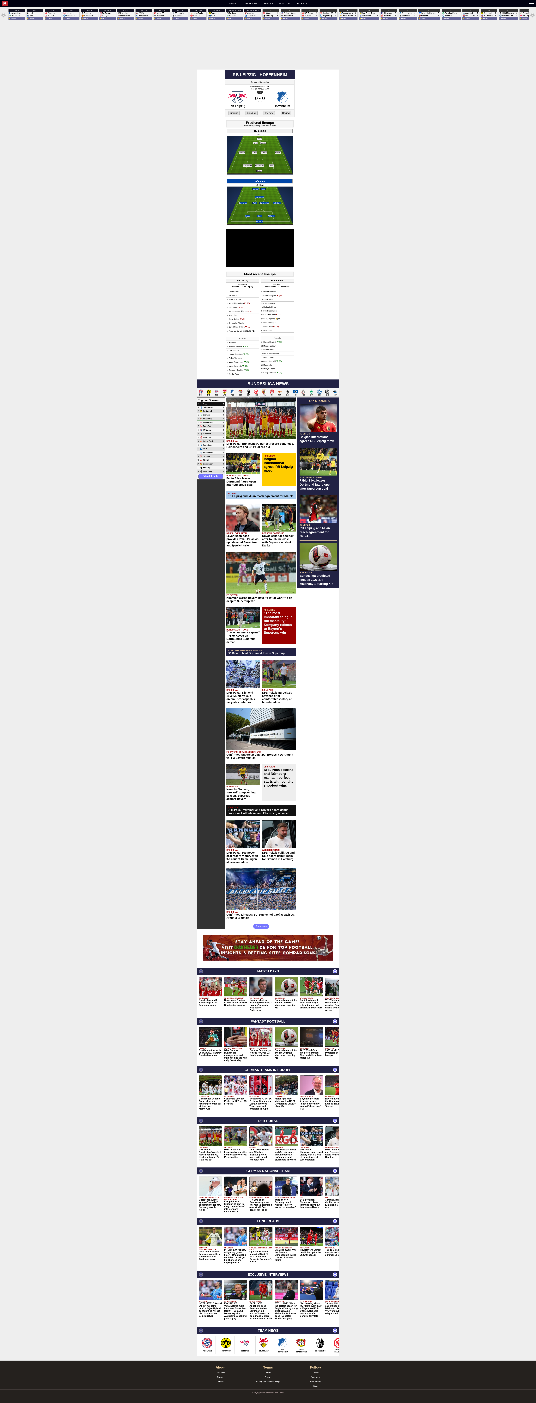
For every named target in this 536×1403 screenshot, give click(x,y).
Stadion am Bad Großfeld (260, 86)
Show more (261, 926)
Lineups (234, 113)
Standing (251, 113)
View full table (211, 476)
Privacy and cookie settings (268, 1381)
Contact (220, 1377)
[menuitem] (99, 3)
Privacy (268, 1377)
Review (286, 113)
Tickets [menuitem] (302, 3)
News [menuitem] (232, 3)
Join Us (220, 1381)
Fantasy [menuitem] (285, 3)
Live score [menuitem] (250, 3)
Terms (268, 1372)
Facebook (315, 1377)
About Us (220, 1372)
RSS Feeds (315, 1381)
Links (315, 1386)
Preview (269, 113)
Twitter (316, 1372)
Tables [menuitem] (268, 3)
